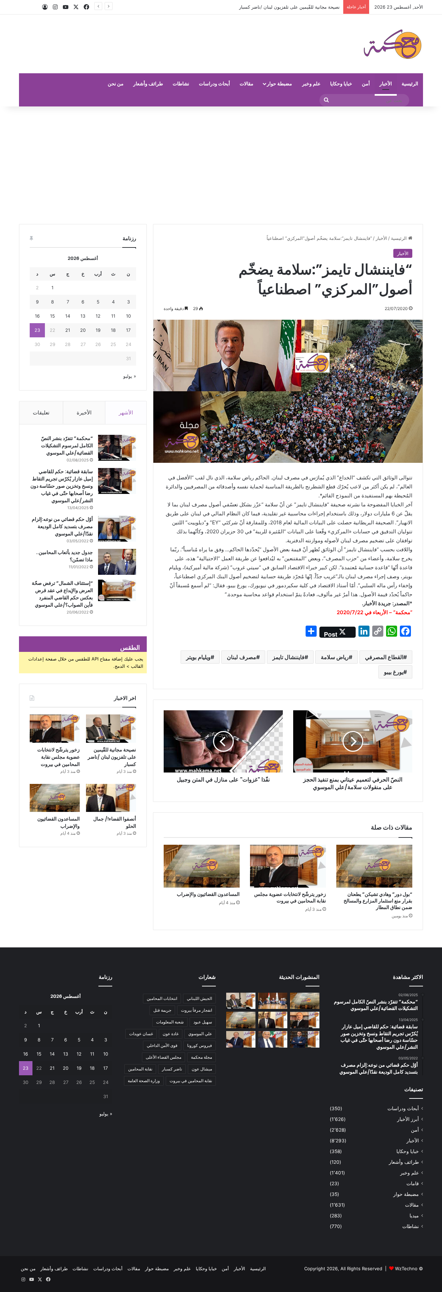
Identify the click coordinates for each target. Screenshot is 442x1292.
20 (83, 330)
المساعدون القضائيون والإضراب (208, 894)
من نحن (116, 83)
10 (128, 316)
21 (67, 330)
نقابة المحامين (140, 1068)
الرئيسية (410, 83)
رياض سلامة (335, 657)
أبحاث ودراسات (214, 83)
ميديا (414, 1215)
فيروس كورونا (199, 1045)
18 (113, 330)
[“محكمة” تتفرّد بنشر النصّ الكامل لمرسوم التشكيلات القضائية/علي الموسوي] (117, 448)
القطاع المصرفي (384, 657)
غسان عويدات (141, 1033)
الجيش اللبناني (199, 998)
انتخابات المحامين (162, 998)
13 (82, 316)
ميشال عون (202, 1068)
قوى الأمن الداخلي (162, 1045)
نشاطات (181, 83)
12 (98, 316)
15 (52, 316)
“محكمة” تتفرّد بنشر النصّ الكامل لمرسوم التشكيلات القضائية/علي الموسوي (67, 445)
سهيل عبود (202, 1021)
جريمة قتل (162, 1010)
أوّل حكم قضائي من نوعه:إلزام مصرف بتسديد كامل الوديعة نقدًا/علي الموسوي (62, 526)
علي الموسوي (200, 1033)
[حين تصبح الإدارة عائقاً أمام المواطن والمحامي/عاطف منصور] (273, 1039)
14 (67, 316)
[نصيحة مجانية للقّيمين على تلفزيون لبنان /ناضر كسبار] (111, 728)
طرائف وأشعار (148, 83)
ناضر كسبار (172, 1068)
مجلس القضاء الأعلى (163, 1057)
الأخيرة (84, 412)
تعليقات (41, 412)
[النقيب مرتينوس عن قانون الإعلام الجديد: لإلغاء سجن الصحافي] (273, 1001)
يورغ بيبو (393, 671)
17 (128, 330)
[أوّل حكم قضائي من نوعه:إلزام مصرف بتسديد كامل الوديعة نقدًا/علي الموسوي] (117, 529)
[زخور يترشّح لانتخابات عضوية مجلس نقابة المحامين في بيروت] (288, 866)
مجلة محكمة (201, 1057)
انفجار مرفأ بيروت (196, 1010)
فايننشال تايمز (288, 657)
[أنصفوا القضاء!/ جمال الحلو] (111, 798)
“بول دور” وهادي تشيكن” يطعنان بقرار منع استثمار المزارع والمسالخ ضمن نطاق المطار (378, 901)
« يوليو (129, 376)
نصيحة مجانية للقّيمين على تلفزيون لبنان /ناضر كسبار (112, 757)
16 (37, 316)
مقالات (246, 83)
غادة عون (171, 1033)
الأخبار (385, 83)
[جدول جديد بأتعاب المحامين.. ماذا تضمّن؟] (117, 562)
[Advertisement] (221, 165)
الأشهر (126, 412)
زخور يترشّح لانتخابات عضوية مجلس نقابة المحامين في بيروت (281, 7)
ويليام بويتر (198, 657)
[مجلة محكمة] (392, 43)
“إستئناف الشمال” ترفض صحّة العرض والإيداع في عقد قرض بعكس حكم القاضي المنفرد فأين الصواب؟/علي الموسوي (62, 594)
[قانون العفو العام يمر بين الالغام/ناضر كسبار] (241, 1039)
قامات (412, 1183)
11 (113, 316)
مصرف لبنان (241, 657)
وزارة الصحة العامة (144, 1080)
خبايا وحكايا (341, 83)
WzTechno (406, 1268)
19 (98, 330)
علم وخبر (311, 83)
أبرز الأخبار (408, 1119)
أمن (366, 83)
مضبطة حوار (279, 83)
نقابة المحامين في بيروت (191, 1080)
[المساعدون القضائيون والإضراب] (202, 866)
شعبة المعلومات (170, 1021)
